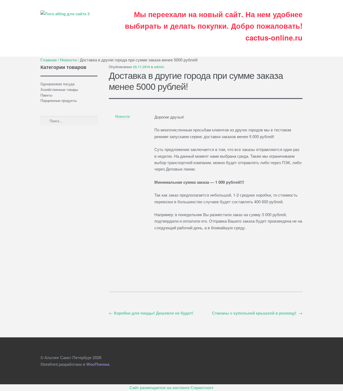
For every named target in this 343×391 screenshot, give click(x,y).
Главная (48, 60)
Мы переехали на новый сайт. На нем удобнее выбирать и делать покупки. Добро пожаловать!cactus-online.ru (214, 26)
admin (159, 66)
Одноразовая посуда (57, 83)
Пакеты (46, 95)
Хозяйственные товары (59, 89)
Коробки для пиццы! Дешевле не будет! (151, 313)
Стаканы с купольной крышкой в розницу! (257, 313)
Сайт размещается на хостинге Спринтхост (171, 387)
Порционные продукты (58, 100)
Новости (68, 60)
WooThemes (97, 364)
